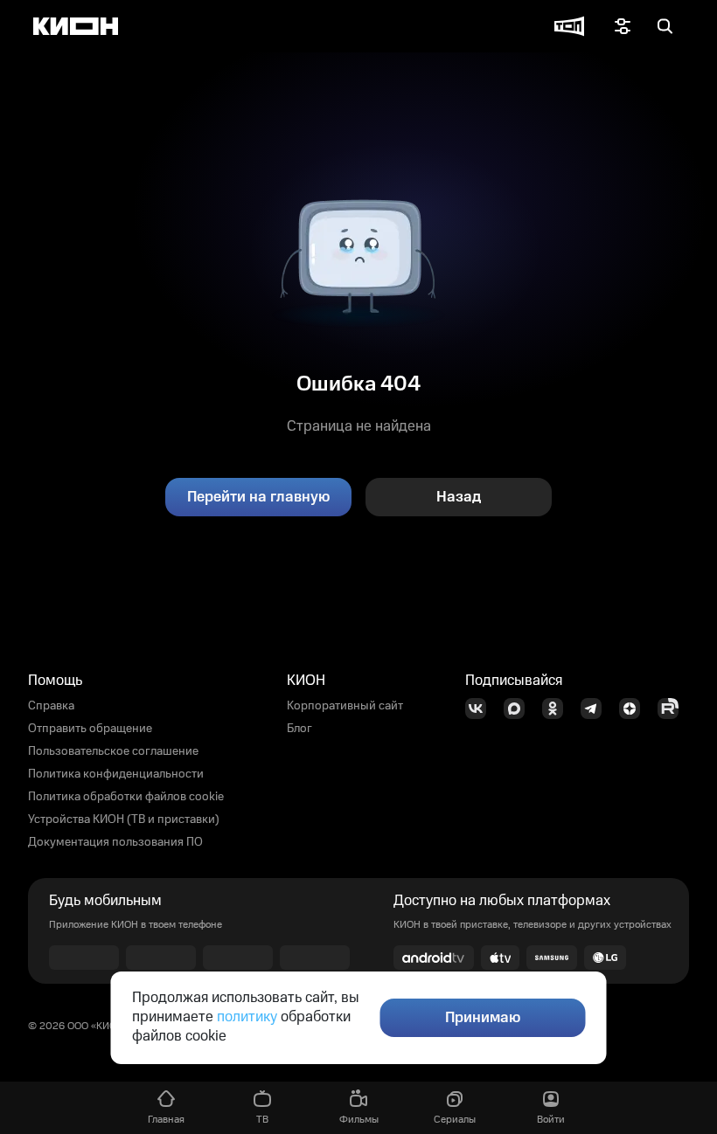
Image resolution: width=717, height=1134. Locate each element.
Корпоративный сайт (345, 706)
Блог (299, 728)
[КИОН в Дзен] (635, 708)
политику (247, 1016)
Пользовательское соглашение (113, 751)
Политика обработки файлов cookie (126, 797)
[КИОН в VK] (481, 708)
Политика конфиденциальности (116, 774)
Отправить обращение (90, 728)
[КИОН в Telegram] (596, 708)
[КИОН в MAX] (519, 708)
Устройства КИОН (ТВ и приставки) (123, 819)
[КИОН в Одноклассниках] (558, 708)
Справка (51, 706)
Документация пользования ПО (115, 842)
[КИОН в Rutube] (673, 708)
